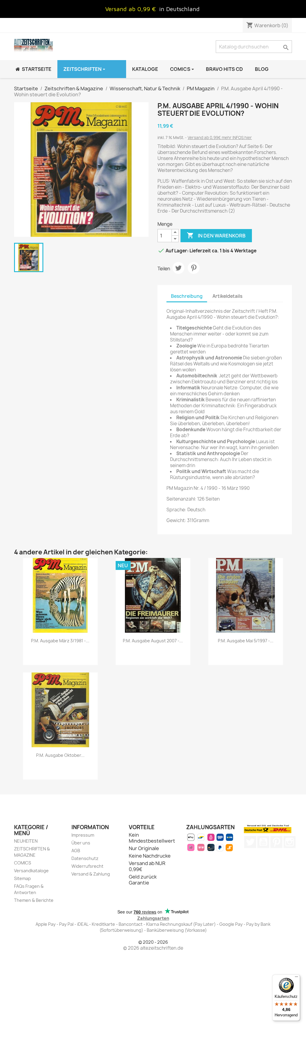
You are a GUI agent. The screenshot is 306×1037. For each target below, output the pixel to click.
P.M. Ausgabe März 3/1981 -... (60, 640)
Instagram (290, 842)
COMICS (22, 863)
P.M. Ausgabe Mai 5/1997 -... (245, 640)
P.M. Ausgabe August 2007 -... (153, 640)
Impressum (82, 835)
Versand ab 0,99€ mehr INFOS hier (220, 137)
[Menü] (296, 978)
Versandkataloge (31, 870)
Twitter (250, 842)
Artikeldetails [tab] (227, 296)
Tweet (178, 268)
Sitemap (22, 878)
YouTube (263, 842)
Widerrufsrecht (87, 866)
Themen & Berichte (33, 900)
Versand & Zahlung (90, 874)
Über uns (80, 843)
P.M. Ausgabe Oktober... (60, 755)
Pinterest (194, 268)
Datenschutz (84, 858)
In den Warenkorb (216, 235)
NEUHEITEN (26, 841)
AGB (75, 850)
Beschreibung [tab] (187, 296)
